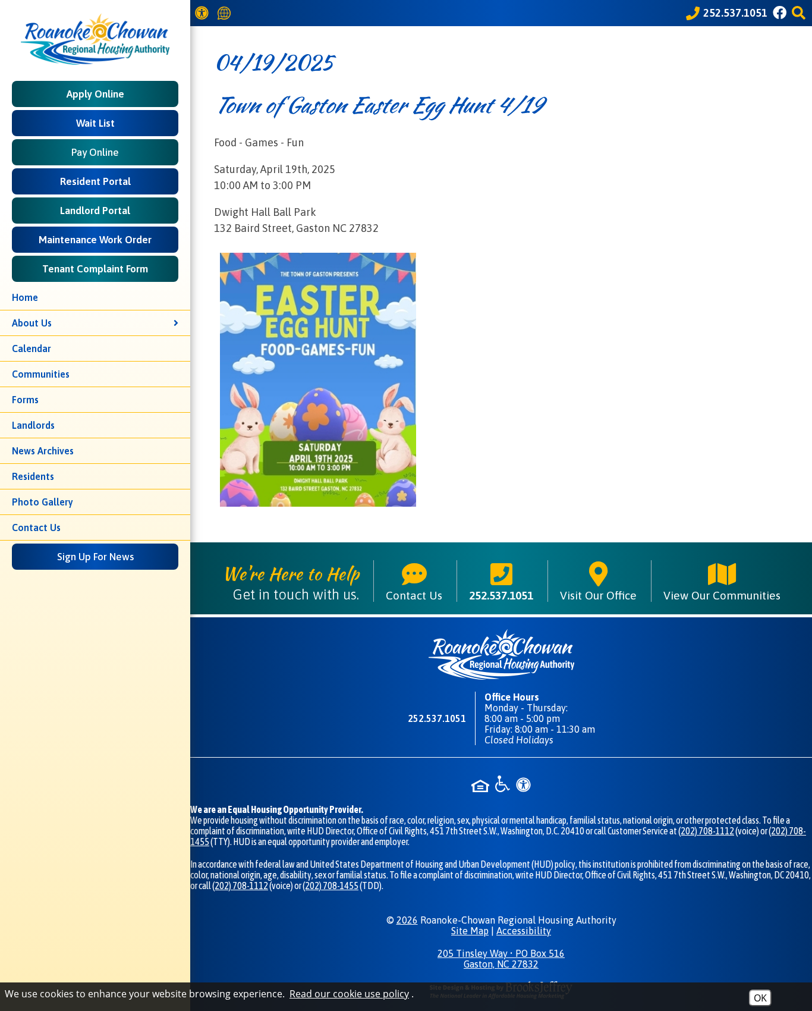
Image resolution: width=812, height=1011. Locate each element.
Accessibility (523, 930)
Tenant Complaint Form (95, 269)
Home (25, 297)
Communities (41, 374)
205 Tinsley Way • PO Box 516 (501, 958)
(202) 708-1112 (706, 830)
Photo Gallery (42, 502)
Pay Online (95, 152)
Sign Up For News (95, 557)
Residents (33, 476)
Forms (25, 399)
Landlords (33, 425)
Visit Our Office (598, 595)
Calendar (31, 348)
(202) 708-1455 (330, 885)
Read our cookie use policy (349, 993)
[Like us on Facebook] (781, 12)
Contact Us (36, 527)
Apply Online (95, 94)
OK (760, 997)
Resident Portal (95, 181)
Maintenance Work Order (95, 240)
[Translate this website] (226, 13)
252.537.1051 (501, 595)
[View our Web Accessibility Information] (203, 12)
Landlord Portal (95, 210)
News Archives (43, 450)
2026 (407, 920)
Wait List (95, 123)
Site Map (470, 930)
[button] (800, 13)
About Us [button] (32, 323)
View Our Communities (721, 595)
